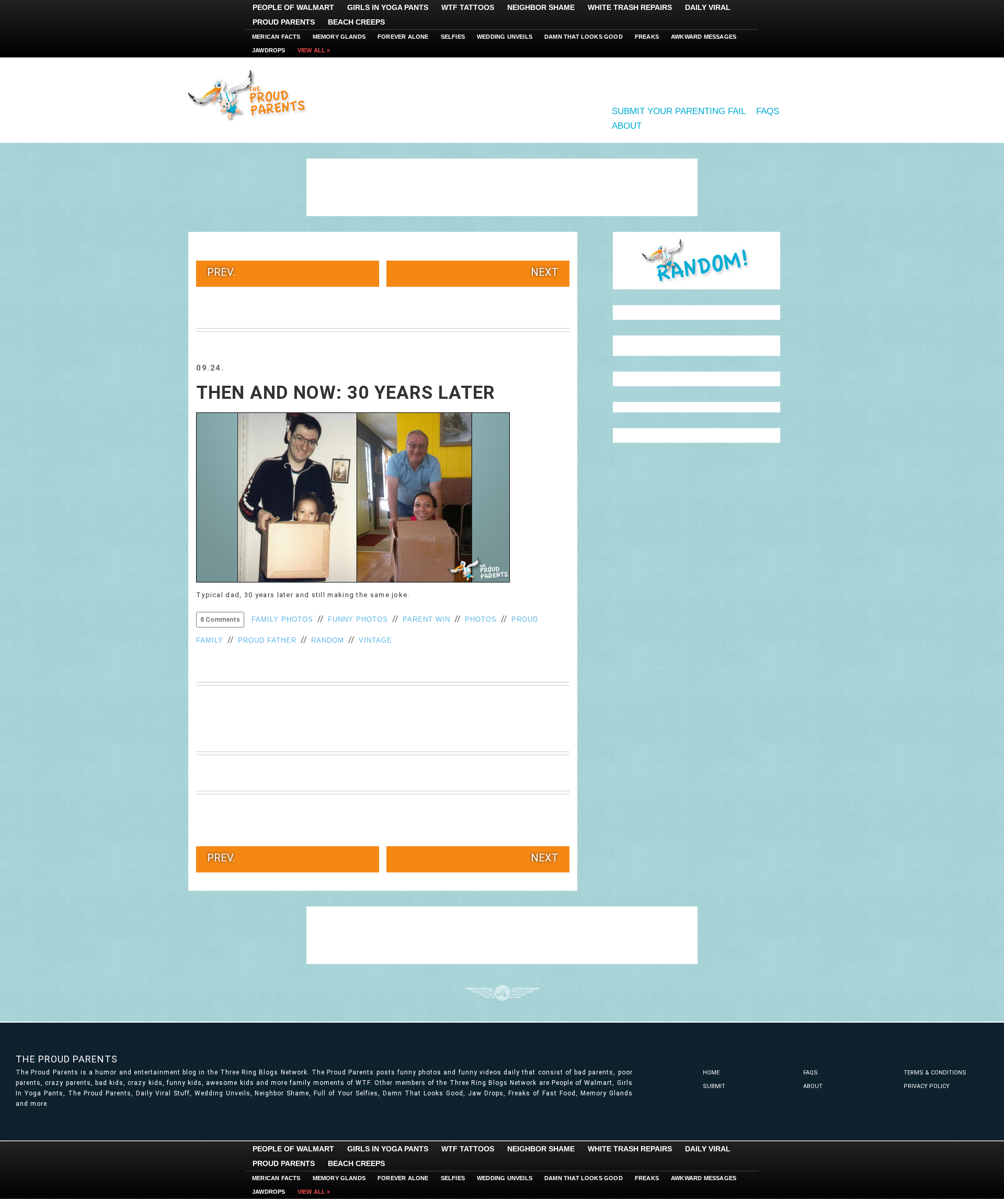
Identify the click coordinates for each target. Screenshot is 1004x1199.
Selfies (453, 36)
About (627, 126)
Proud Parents (284, 22)
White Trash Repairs (630, 7)
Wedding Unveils (504, 36)
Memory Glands (339, 36)
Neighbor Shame (541, 7)
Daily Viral (708, 7)
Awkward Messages (703, 36)
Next (544, 272)
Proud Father (267, 640)
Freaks (647, 36)
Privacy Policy (927, 1086)
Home (711, 1072)
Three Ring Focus (502, 993)
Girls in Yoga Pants (387, 7)
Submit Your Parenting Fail (679, 111)
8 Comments (220, 619)
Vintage (375, 640)
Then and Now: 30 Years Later (345, 393)
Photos (481, 619)
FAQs (767, 111)
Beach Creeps (356, 22)
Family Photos (282, 619)
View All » (314, 50)
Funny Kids (251, 94)
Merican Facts (276, 36)
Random (327, 640)
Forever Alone (403, 36)
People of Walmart (293, 7)
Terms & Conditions (935, 1072)
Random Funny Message (696, 260)
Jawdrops (269, 50)
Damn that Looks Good (583, 36)
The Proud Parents (67, 1059)
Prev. (221, 272)
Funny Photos (358, 619)
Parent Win (426, 619)
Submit (714, 1086)
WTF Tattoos (467, 7)
